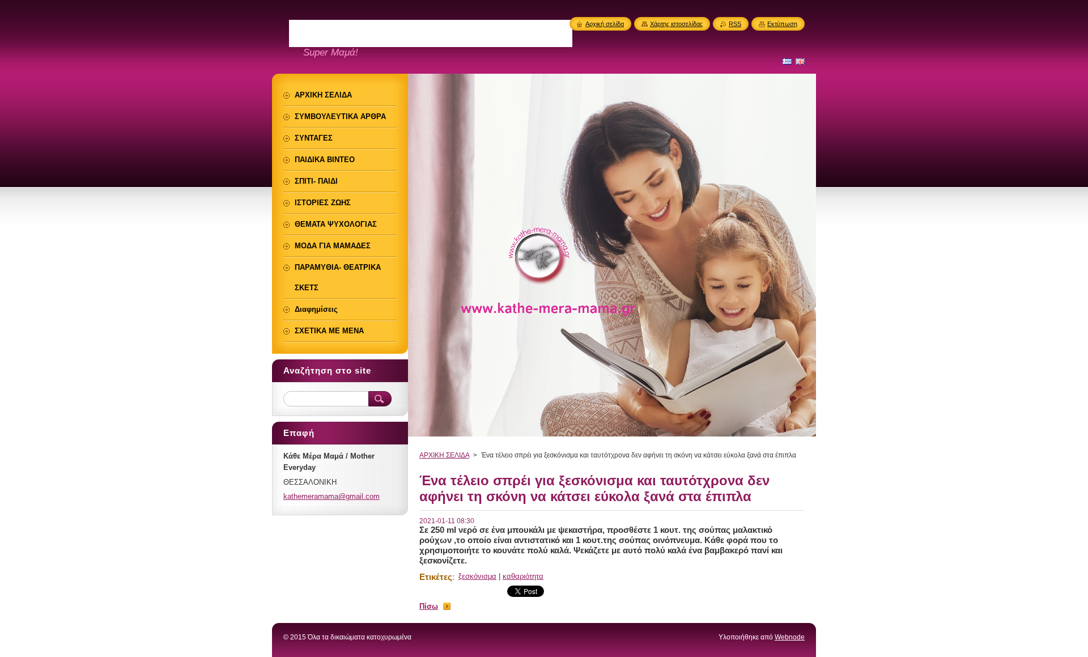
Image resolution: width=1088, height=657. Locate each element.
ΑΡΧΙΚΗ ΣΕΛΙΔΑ (444, 455)
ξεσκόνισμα (477, 576)
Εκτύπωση (782, 23)
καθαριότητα (523, 576)
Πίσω (428, 606)
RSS (735, 23)
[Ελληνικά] (787, 61)
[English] (800, 61)
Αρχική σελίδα (604, 23)
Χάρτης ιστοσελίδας (676, 23)
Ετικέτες (435, 577)
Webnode (790, 637)
